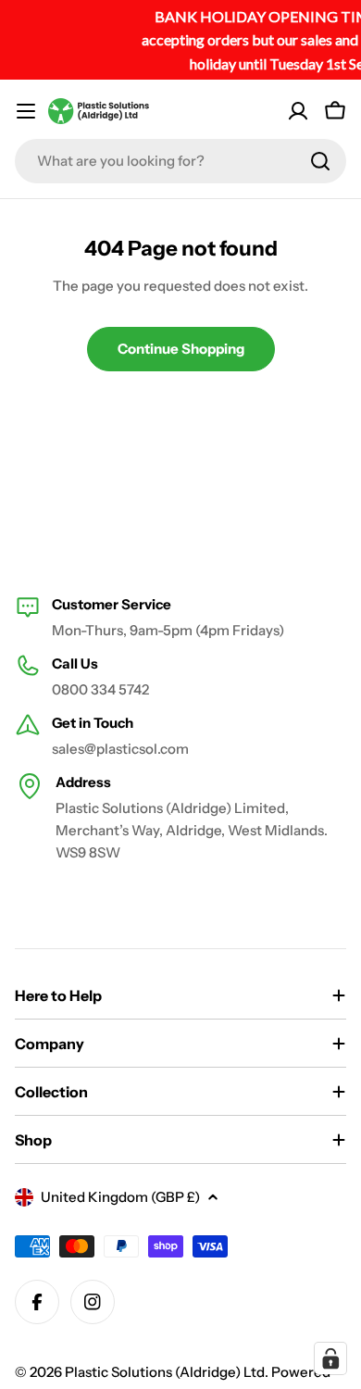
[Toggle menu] (26, 111)
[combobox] (180, 161)
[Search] (320, 161)
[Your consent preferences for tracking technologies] (330, 1358)
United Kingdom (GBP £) (120, 1197)
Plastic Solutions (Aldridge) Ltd (165, 1372)
